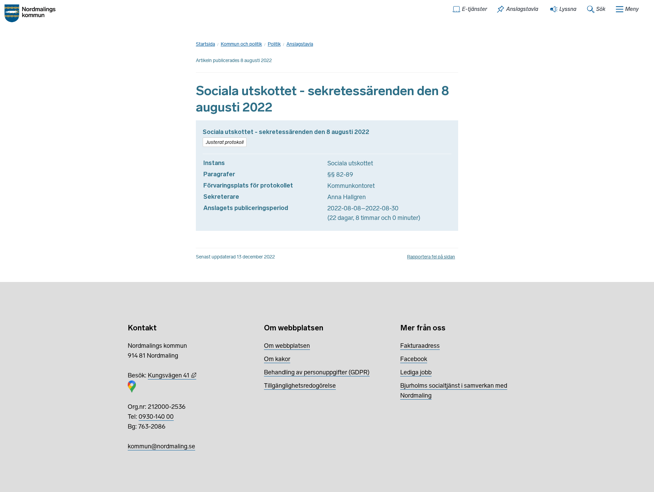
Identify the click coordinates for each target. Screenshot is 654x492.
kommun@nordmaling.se (161, 446)
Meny (632, 9)
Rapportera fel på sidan (431, 257)
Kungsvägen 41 (172, 375)
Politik (274, 44)
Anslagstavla (299, 44)
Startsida (205, 44)
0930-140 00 (156, 416)
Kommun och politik (241, 44)
